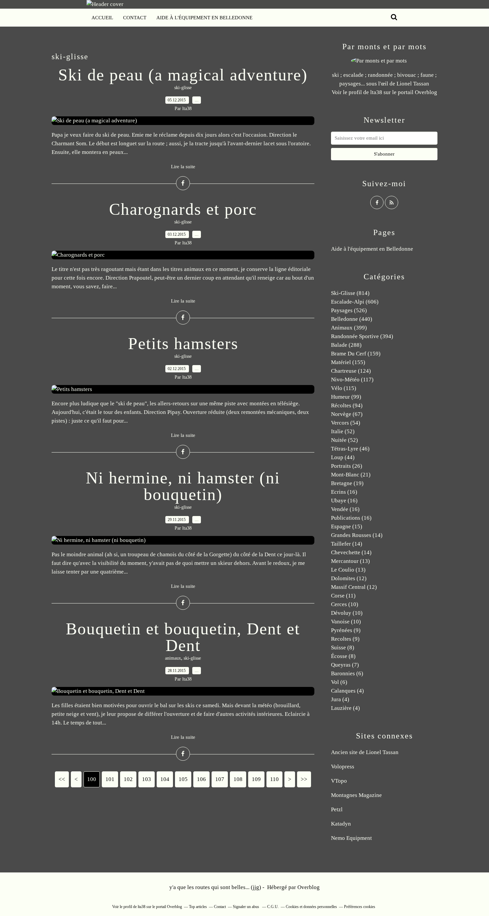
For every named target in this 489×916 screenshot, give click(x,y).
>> (304, 779)
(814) (350, 293)
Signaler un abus (246, 906)
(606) (355, 302)
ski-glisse (183, 87)
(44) (343, 457)
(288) (346, 345)
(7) (345, 665)
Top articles (198, 906)
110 (274, 779)
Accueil (102, 17)
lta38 (376, 92)
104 (164, 779)
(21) (351, 474)
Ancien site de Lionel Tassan (365, 752)
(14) (357, 535)
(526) (349, 310)
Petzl (337, 809)
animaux (173, 658)
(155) (348, 362)
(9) (346, 630)
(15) (346, 526)
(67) (347, 414)
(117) (352, 379)
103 (146, 779)
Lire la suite (183, 166)
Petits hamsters (183, 343)
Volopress (342, 766)
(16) (344, 492)
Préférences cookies (359, 906)
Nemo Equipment (351, 838)
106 (201, 779)
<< (62, 779)
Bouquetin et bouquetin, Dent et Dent (183, 637)
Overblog (308, 887)
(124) (351, 371)
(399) (349, 328)
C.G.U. (273, 906)
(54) (345, 423)
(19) (347, 483)
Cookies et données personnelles (311, 906)
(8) (342, 647)
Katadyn (341, 824)
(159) (356, 353)
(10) (344, 604)
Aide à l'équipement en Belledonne (204, 17)
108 (238, 779)
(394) (362, 336)
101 (109, 779)
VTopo (339, 781)
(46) (350, 449)
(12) (349, 578)
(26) (346, 466)
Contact (134, 17)
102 (128, 779)
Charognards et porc (183, 209)
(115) (343, 388)
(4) (347, 691)
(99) (346, 397)
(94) (347, 405)
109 (256, 779)
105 (183, 779)
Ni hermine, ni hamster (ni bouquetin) (183, 486)
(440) (351, 319)
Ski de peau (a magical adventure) (183, 74)
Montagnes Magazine (356, 795)
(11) (343, 595)
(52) (343, 431)
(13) (350, 561)
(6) (347, 673)
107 (219, 779)
